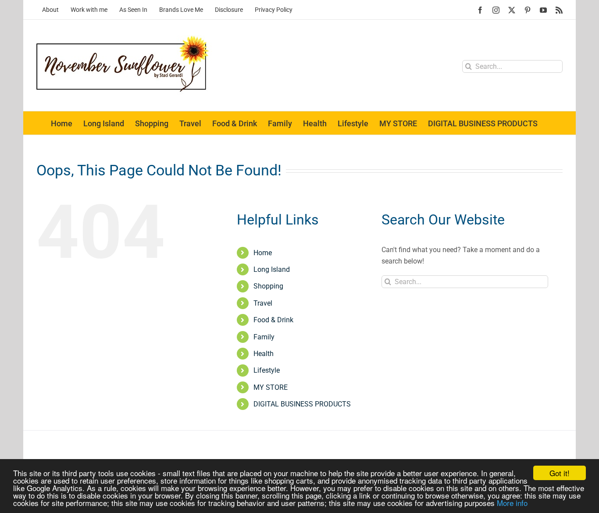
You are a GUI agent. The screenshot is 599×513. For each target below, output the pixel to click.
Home (262, 253)
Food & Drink (273, 320)
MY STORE (270, 387)
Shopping (268, 286)
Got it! (559, 472)
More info (512, 502)
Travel (262, 303)
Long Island (271, 269)
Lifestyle (266, 370)
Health (263, 353)
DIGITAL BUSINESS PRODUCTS (302, 404)
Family (264, 337)
